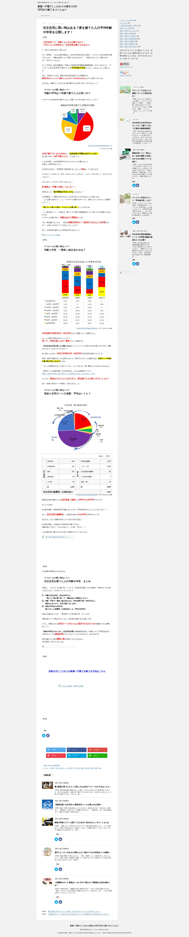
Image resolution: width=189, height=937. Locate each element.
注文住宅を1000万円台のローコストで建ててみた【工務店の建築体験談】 (142, 125)
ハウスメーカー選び (126, 20)
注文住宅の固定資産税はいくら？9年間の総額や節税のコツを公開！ (142, 237)
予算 (57, 768)
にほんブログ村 (125, 75)
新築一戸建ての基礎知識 (52, 765)
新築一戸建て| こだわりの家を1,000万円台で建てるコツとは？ (94, 926)
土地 (68, 768)
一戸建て (52, 768)
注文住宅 (87, 768)
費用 (92, 768)
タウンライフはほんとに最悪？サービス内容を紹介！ (141, 93)
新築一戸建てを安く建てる (129, 46)
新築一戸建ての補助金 (127, 41)
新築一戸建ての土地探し (128, 36)
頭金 (100, 768)
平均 (74, 768)
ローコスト (123, 23)
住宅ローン (62, 768)
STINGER (128, 933)
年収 (78, 768)
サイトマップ (45, 15)
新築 (82, 768)
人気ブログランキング (126, 67)
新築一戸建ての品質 (126, 33)
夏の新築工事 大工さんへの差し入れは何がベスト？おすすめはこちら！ (83, 787)
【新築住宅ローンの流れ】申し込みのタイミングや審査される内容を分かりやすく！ (79, 914)
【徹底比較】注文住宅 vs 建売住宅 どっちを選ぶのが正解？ (78, 804)
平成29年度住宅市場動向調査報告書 (98, 145)
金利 (96, 768)
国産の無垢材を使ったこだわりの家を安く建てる (94, 929)
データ (46, 768)
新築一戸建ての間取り (127, 44)
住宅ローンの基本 (126, 28)
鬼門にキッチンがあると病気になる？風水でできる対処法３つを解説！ (83, 852)
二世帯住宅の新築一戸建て (129, 25)
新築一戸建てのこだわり (128, 31)
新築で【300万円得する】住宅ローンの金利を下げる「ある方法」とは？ (68, 374)
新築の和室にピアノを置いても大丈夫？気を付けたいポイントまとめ (82, 822)
